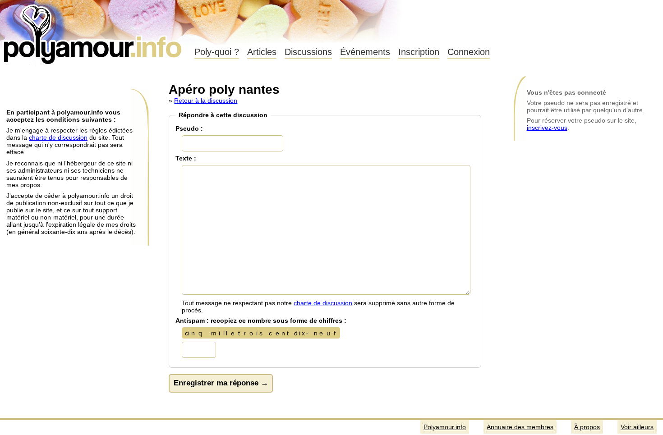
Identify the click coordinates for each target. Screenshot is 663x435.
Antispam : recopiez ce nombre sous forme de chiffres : (260, 320)
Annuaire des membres (520, 426)
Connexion (468, 52)
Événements (365, 52)
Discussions (308, 52)
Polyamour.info (93, 31)
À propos (587, 426)
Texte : (185, 158)
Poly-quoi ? (216, 52)
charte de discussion (58, 137)
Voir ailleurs (637, 426)
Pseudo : (189, 128)
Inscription (418, 52)
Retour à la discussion (205, 100)
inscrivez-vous (547, 127)
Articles (261, 52)
